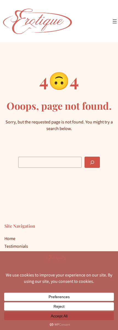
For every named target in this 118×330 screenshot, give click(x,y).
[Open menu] (114, 21)
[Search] (92, 162)
